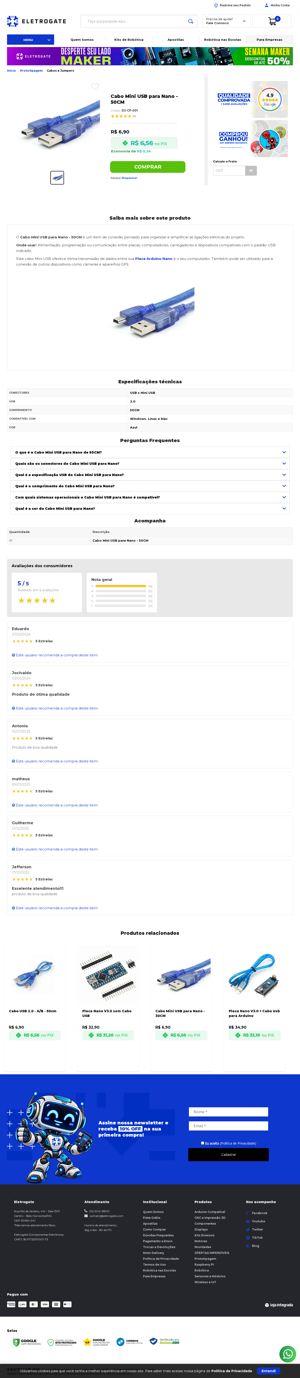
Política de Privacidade (161, 1258)
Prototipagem (31, 70)
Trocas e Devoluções (159, 1247)
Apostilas (176, 39)
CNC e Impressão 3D (210, 1217)
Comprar (147, 167)
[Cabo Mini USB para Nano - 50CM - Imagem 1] (57, 177)
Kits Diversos (204, 1235)
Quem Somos (82, 39)
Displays (201, 1229)
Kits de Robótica (128, 39)
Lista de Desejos (91, 86)
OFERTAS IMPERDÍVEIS (212, 1253)
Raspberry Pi (204, 1264)
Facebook (259, 1213)
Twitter (257, 1229)
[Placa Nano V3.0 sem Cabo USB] (108, 1003)
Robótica (202, 1270)
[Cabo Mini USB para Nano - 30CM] (181, 1003)
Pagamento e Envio (157, 1241)
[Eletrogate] (40, 21)
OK (251, 170)
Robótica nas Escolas (222, 39)
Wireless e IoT (205, 1282)
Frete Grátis (151, 1217)
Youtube (258, 1221)
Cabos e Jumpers (60, 70)
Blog (255, 1246)
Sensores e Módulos (210, 1276)
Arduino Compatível (210, 1212)
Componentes (205, 1223)
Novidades (203, 1247)
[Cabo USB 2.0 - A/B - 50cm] (35, 1003)
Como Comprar (154, 1229)
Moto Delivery (153, 1253)
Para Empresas (269, 39)
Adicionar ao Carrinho (40, 1064)
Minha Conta (280, 5)
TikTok (257, 1237)
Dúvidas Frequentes (158, 1235)
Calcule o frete (225, 161)
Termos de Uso (154, 1264)
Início (11, 70)
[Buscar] (191, 21)
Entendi (269, 1371)
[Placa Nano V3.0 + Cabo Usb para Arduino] (254, 1003)
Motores (201, 1241)
